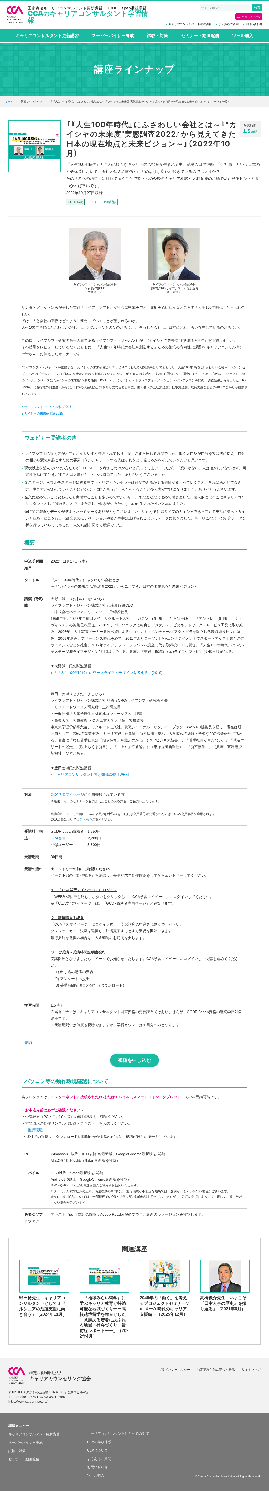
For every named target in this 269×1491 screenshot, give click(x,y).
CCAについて (97, 1450)
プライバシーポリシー (174, 1369)
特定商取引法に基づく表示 (216, 1369)
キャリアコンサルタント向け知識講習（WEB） (92, 774)
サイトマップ (251, 1369)
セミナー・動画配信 (200, 35)
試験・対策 (157, 35)
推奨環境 (35, 1130)
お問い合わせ (253, 24)
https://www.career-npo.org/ (27, 1402)
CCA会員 (58, 838)
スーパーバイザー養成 (113, 35)
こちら (84, 819)
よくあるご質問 (228, 24)
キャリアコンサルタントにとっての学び (118, 1434)
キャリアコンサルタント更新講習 (47, 35)
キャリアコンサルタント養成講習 (190, 24)
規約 (28, 1042)
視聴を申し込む (134, 1060)
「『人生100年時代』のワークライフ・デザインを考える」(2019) (108, 672)
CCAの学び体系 (99, 1442)
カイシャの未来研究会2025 (43, 413)
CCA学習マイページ (249, 16)
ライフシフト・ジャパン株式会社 (47, 407)
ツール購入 (242, 35)
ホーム (9, 101)
